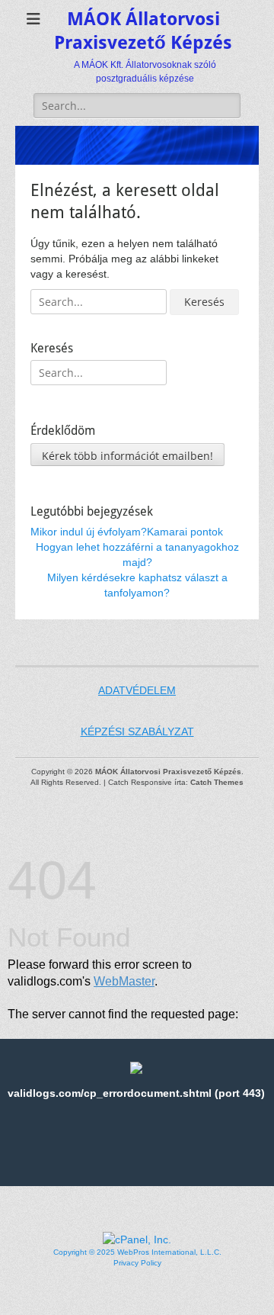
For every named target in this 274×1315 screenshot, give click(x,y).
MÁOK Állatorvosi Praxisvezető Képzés (168, 771)
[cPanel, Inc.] (137, 1239)
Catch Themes (217, 782)
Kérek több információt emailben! (127, 456)
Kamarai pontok (185, 532)
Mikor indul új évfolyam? (88, 532)
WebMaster (124, 981)
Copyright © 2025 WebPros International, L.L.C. (137, 1252)
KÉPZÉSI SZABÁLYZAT (137, 731)
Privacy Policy (137, 1263)
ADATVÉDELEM (137, 690)
